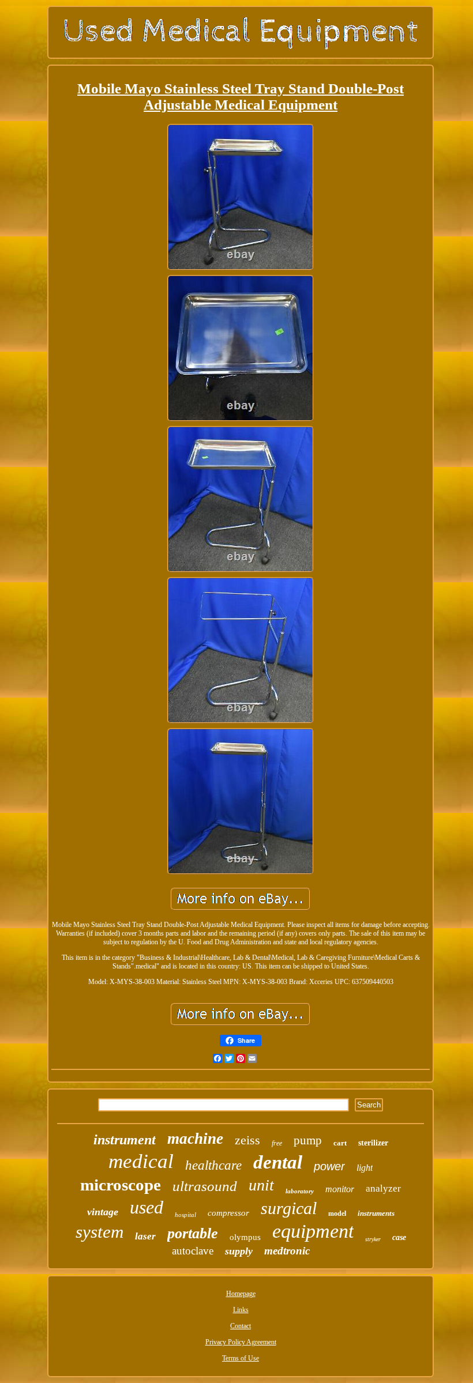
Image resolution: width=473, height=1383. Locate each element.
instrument (124, 1139)
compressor (228, 1213)
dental (277, 1162)
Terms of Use (240, 1358)
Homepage (241, 1294)
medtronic (287, 1251)
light (364, 1168)
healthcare (213, 1165)
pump (308, 1140)
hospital (185, 1214)
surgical (289, 1208)
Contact (240, 1326)
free (277, 1143)
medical (141, 1161)
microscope (120, 1184)
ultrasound (204, 1186)
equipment (313, 1231)
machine (195, 1138)
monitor (339, 1189)
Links (241, 1310)
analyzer (383, 1188)
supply (239, 1251)
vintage (102, 1212)
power (329, 1166)
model (337, 1213)
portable (192, 1233)
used (146, 1207)
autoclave (192, 1251)
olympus (245, 1237)
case (399, 1237)
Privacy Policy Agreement (240, 1342)
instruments (376, 1213)
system (99, 1232)
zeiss (247, 1140)
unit (261, 1185)
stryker (373, 1239)
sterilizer (373, 1143)
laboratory (300, 1191)
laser (145, 1236)
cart (340, 1143)
